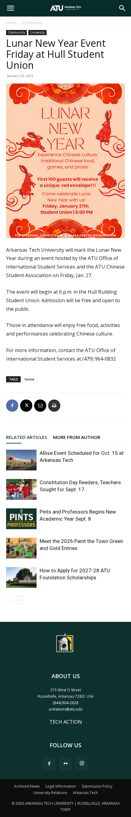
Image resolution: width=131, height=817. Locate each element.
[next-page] (19, 600)
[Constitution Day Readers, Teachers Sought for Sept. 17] (21, 489)
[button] (10, 8)
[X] (26, 405)
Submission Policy (97, 786)
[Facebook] (12, 405)
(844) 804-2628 (65, 702)
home (29, 379)
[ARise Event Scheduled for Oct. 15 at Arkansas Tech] (21, 460)
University (37, 32)
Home (11, 22)
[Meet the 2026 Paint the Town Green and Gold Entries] (21, 548)
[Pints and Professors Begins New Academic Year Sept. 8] (21, 518)
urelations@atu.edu (66, 709)
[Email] (40, 405)
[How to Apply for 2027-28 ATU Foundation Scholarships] (21, 577)
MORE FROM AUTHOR (76, 437)
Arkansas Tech (85, 792)
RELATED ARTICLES (26, 437)
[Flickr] (65, 764)
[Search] (122, 8)
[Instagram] (82, 763)
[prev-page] (10, 600)
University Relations (50, 792)
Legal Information (60, 786)
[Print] (54, 405)
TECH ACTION (65, 722)
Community (32, 22)
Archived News (27, 786)
